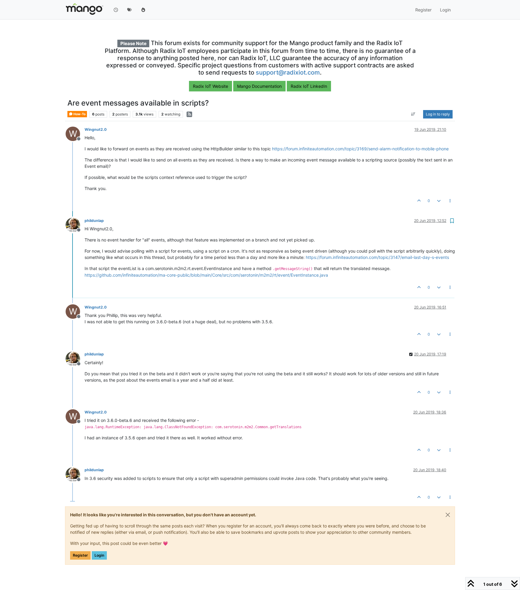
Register (80, 555)
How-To (79, 114)
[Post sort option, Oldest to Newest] (413, 114)
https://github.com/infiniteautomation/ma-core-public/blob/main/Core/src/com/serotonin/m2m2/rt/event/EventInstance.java (206, 275)
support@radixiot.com (288, 72)
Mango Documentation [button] (259, 86)
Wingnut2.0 (96, 129)
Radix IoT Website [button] (210, 86)
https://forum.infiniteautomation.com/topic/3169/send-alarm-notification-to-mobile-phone (360, 148)
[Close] (448, 515)
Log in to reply (438, 114)
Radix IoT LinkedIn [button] (309, 86)
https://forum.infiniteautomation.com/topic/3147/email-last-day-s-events (377, 257)
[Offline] (75, 224)
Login (99, 555)
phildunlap (94, 220)
